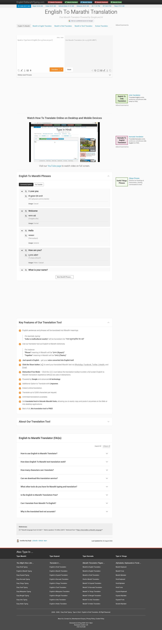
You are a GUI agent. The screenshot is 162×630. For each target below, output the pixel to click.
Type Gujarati (55, 556)
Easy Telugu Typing (22, 583)
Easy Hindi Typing (22, 567)
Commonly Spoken (26, 184)
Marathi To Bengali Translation (92, 596)
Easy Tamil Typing (22, 587)
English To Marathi (24, 26)
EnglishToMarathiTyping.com (30, 2)
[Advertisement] (57, 31)
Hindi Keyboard (120, 579)
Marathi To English (135, 137)
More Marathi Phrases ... (64, 277)
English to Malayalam (136, 95)
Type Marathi (21, 556)
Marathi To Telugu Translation (92, 591)
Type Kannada (88, 556)
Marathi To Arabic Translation (91, 604)
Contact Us (67, 619)
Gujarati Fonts (120, 600)
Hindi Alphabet (120, 583)
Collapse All (106, 446)
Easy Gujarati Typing (23, 575)
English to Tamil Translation (58, 587)
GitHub (41, 540)
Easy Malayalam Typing (24, 591)
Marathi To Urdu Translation (91, 600)
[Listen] (22, 191)
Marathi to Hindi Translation (63, 26)
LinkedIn (35, 540)
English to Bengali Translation (59, 596)
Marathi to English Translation (42, 26)
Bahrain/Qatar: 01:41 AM (66, 6)
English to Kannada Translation (59, 579)
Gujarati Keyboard (121, 591)
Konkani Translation (101, 26)
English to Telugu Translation (58, 583)
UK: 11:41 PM (96, 6)
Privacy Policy (91, 619)
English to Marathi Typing (24, 571)
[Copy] (26, 191)
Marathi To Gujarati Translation (92, 583)
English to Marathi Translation (58, 571)
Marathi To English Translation (122, 140)
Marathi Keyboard (121, 567)
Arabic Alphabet (122, 182)
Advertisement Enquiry (79, 619)
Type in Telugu (121, 556)
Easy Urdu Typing (22, 600)
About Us (60, 619)
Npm (45, 540)
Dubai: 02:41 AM (51, 6)
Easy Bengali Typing (23, 596)
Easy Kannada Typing (23, 579)
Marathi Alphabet (121, 575)
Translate (54, 69)
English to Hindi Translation (58, 567)
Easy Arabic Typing (22, 604)
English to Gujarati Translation (59, 575)
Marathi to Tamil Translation (83, 26)
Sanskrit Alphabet (121, 604)
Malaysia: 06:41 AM (83, 6)
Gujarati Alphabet (121, 596)
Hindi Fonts (119, 587)
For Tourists (38, 184)
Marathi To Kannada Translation (92, 587)
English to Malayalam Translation (60, 591)
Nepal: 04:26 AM (38, 6)
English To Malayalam (122, 99)
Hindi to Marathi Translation (91, 579)
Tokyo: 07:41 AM (119, 6)
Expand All (98, 446)
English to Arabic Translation (58, 604)
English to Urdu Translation (58, 600)
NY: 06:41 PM (107, 6)
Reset (69, 69)
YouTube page (54, 166)
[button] (98, 70)
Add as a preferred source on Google (82, 21)
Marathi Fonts (120, 571)
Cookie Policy (100, 619)
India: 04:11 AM (25, 6)
